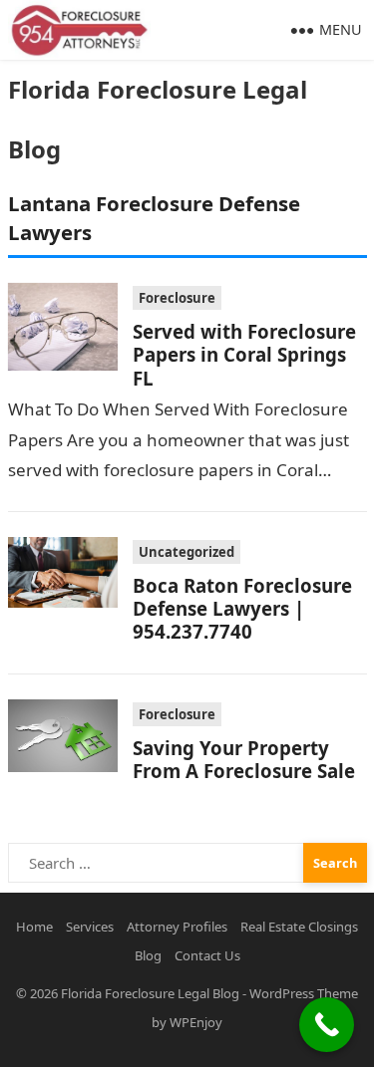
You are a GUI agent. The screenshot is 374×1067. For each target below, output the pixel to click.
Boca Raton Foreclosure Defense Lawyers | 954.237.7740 (242, 609)
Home (34, 926)
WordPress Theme (303, 993)
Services (90, 926)
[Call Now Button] (326, 1024)
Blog (148, 955)
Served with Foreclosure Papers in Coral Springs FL (244, 355)
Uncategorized (186, 552)
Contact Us (207, 955)
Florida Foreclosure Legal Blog (157, 119)
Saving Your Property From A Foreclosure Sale (244, 759)
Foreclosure (177, 298)
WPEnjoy (196, 1022)
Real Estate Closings (299, 926)
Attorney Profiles (177, 926)
